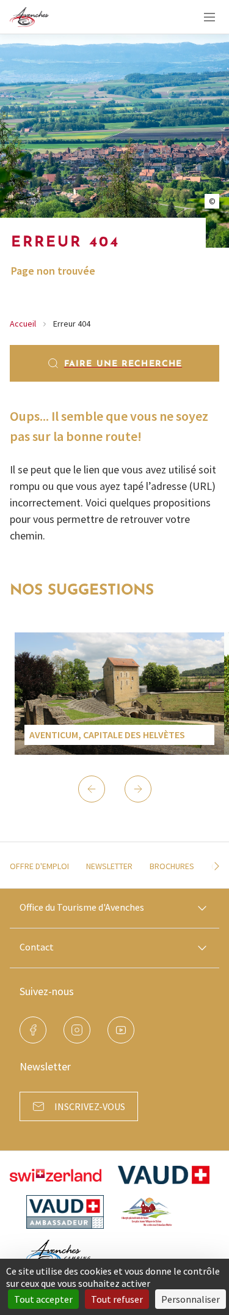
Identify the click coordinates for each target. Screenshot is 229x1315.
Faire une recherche (123, 364)
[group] (119, 693)
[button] (91, 789)
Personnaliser (190, 1299)
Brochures (172, 866)
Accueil (23, 323)
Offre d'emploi (39, 866)
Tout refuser (117, 1299)
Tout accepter (43, 1299)
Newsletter (109, 866)
